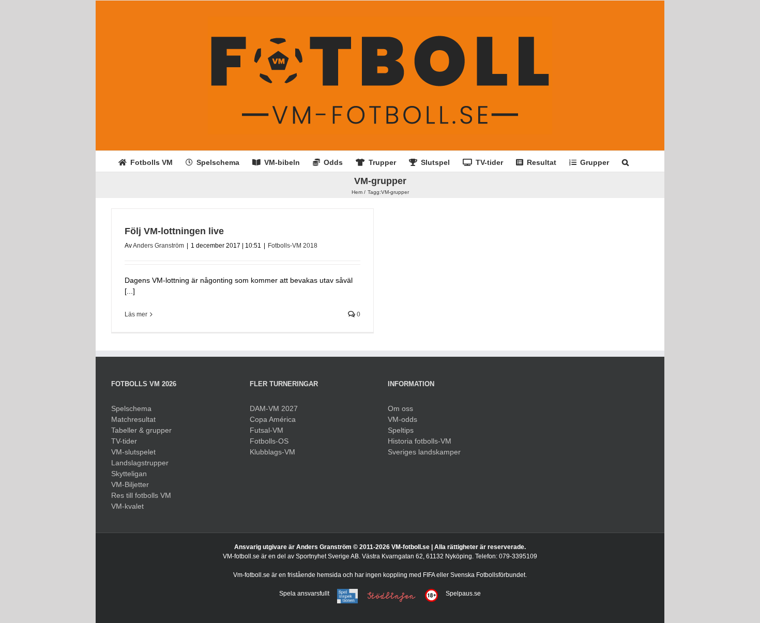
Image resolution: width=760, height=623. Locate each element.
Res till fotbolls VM (141, 495)
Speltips (401, 430)
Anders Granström (158, 245)
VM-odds (402, 419)
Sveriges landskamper (424, 452)
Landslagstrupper (140, 463)
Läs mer (136, 314)
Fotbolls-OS (269, 441)
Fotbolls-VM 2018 (292, 245)
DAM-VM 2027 (274, 408)
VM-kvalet (127, 506)
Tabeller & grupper (141, 430)
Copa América (273, 419)
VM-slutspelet (133, 452)
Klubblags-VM (272, 452)
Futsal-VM (266, 430)
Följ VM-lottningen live (174, 231)
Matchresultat (133, 419)
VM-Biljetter (130, 484)
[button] (625, 161)
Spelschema (131, 408)
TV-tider (124, 441)
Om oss (400, 408)
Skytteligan (129, 473)
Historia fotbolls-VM (419, 441)
